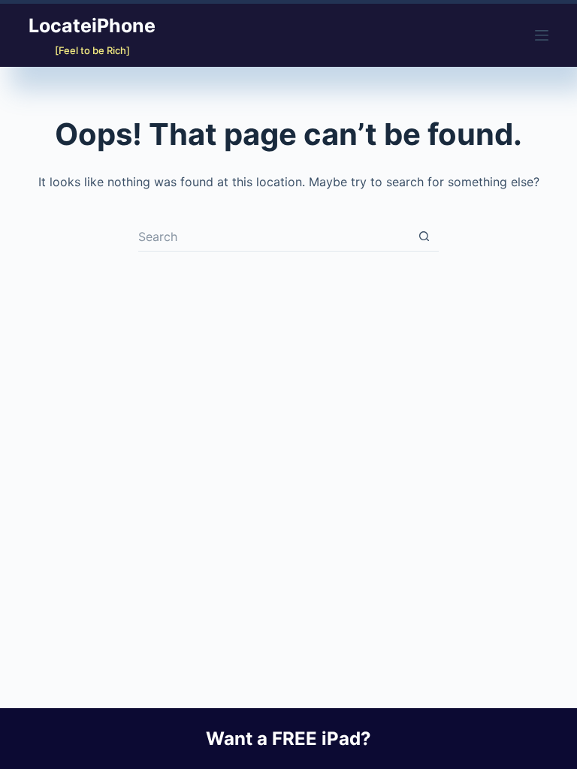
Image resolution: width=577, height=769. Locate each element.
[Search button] (424, 237)
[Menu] (541, 35)
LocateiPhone (92, 25)
